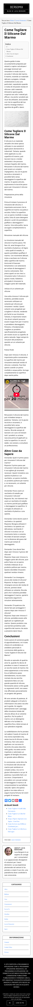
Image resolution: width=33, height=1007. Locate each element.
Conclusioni (10, 56)
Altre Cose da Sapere (12, 54)
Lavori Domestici (16, 840)
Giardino (6, 914)
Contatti (6, 942)
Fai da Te (7, 909)
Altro (5, 889)
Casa (5, 899)
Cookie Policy (8, 947)
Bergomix (16, 7)
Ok (10, 1003)
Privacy (6, 952)
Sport (5, 929)
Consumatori (8, 904)
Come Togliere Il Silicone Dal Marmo (15, 50)
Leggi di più (20, 1003)
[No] (31, 999)
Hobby (6, 919)
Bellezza (6, 894)
